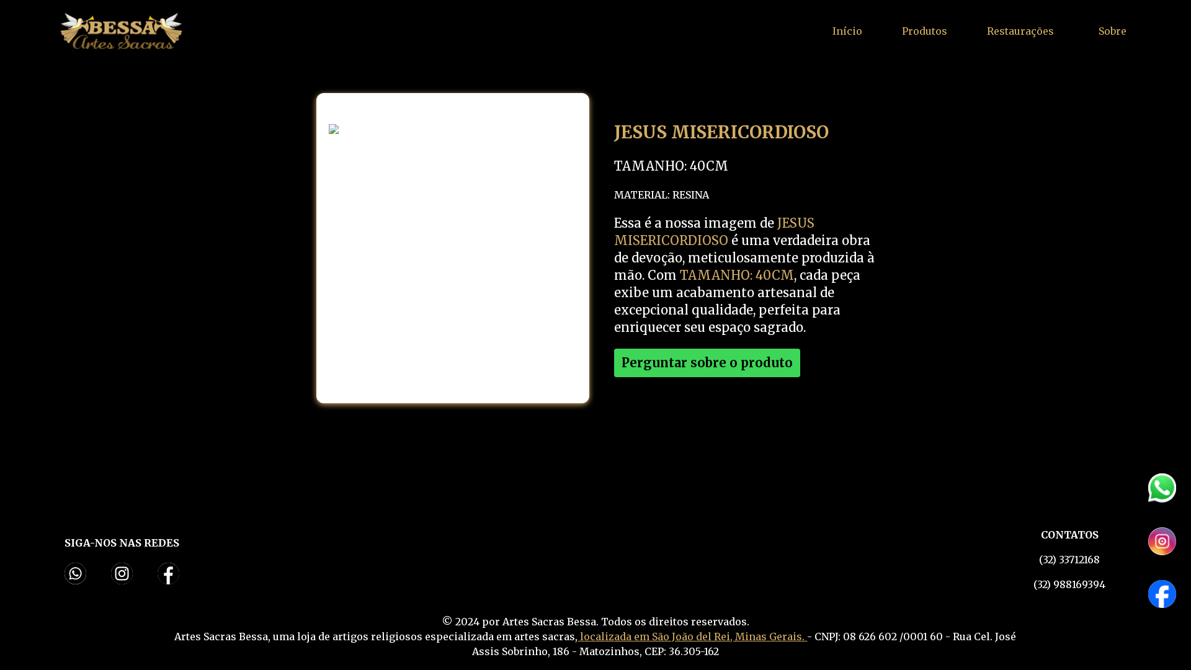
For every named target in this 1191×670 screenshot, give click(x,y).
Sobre (1112, 31)
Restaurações (1020, 31)
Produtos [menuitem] (924, 31)
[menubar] (924, 31)
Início (847, 31)
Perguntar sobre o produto (707, 362)
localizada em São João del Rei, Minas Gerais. (692, 636)
